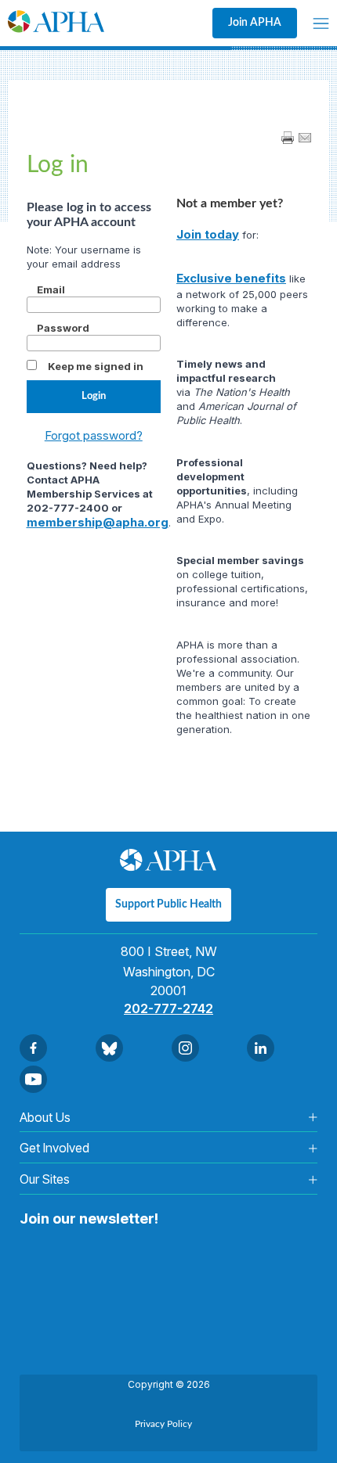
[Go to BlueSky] (109, 1048)
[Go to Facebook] (33, 1048)
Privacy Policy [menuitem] (163, 1424)
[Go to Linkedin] (260, 1048)
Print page (287, 137)
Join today (207, 234)
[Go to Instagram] (185, 1048)
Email (51, 289)
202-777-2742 (168, 1008)
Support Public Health (168, 904)
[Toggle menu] (321, 23)
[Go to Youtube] (33, 1079)
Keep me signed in (95, 366)
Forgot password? (94, 435)
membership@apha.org (97, 522)
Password (63, 328)
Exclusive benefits (231, 278)
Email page (305, 137)
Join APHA (254, 22)
